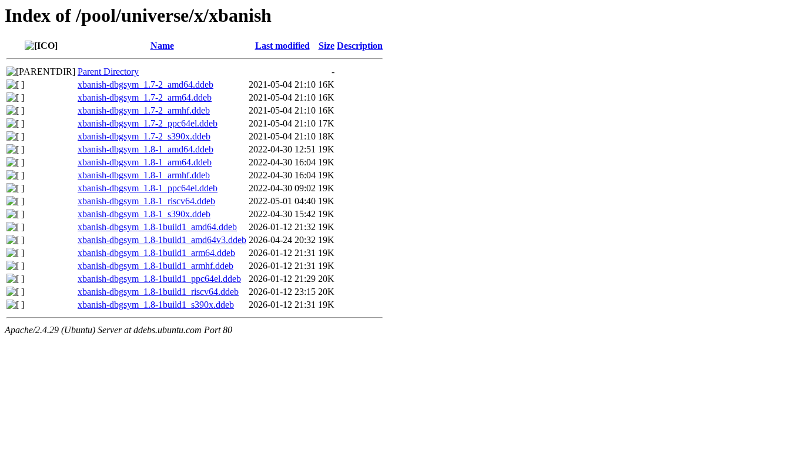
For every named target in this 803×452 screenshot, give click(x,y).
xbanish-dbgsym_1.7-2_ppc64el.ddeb (148, 123)
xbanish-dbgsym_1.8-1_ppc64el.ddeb (148, 188)
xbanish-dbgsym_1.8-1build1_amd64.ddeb (157, 227)
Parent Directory (108, 72)
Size (326, 46)
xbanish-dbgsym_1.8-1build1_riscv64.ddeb (158, 292)
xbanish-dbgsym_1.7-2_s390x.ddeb (144, 136)
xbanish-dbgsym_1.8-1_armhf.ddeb (144, 175)
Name (162, 46)
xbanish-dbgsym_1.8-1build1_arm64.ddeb (156, 253)
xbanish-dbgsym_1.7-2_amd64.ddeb (145, 84)
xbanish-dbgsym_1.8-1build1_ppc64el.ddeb (159, 279)
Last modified (282, 46)
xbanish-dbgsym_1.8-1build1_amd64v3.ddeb (162, 240)
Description (360, 46)
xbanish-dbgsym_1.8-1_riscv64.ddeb (146, 201)
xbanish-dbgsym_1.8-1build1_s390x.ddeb (156, 305)
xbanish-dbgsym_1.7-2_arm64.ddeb (145, 97)
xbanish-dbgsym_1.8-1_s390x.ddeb (144, 214)
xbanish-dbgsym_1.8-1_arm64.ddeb (145, 162)
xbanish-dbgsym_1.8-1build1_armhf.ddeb (155, 266)
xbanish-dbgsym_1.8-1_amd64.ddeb (145, 149)
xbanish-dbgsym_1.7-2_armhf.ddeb (144, 110)
